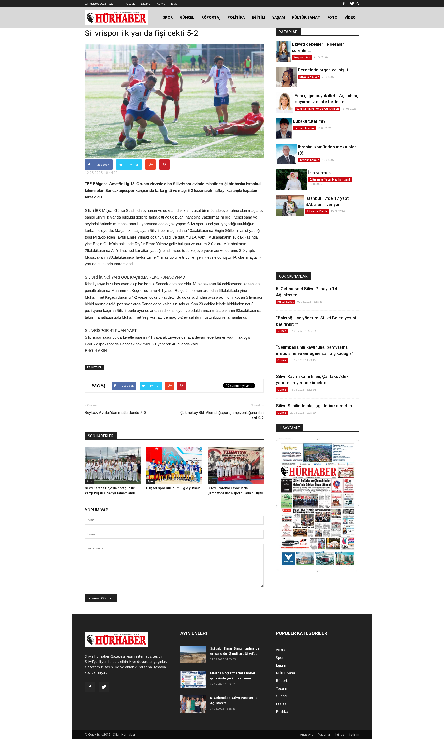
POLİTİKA (236, 17)
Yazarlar (146, 3)
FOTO (332, 17)
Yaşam (281, 688)
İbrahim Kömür (309, 160)
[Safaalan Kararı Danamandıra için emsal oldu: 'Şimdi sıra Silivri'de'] (193, 654)
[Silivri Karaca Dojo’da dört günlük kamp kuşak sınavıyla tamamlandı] (113, 465)
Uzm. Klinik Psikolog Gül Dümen (317, 108)
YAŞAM (278, 17)
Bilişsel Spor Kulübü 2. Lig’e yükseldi (173, 488)
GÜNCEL (187, 17)
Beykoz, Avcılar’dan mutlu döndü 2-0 (115, 412)
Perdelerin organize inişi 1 (323, 69)
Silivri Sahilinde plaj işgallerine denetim (314, 405)
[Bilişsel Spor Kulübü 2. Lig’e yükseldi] (174, 465)
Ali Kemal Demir (317, 211)
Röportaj (283, 680)
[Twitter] (352, 4)
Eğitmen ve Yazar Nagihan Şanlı (330, 179)
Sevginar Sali (301, 57)
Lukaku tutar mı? (309, 121)
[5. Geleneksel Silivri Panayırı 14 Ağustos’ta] (193, 704)
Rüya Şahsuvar (309, 77)
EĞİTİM (258, 17)
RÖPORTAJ (210, 17)
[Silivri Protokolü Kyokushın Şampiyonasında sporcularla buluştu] (236, 465)
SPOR (168, 17)
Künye (161, 3)
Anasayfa (130, 3)
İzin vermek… (321, 172)
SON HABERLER (101, 436)
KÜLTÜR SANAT (306, 17)
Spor (89, 481)
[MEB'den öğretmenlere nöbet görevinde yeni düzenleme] (193, 679)
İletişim (175, 3)
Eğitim (281, 665)
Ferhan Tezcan (304, 128)
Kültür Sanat (286, 302)
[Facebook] (343, 4)
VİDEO (350, 17)
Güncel (282, 331)
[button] (358, 3)
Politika (282, 711)
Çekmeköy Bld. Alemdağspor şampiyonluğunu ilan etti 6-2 (222, 415)
